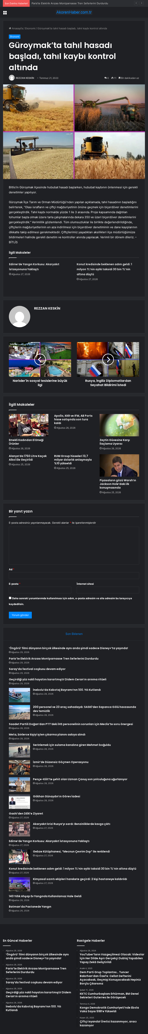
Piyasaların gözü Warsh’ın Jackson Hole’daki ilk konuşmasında (118, 484)
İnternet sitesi (85, 583)
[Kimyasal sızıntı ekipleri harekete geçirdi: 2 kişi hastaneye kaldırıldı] (19, 884)
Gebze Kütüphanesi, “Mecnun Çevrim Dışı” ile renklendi (71, 851)
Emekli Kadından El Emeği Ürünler (26, 442)
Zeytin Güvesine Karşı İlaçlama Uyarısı (115, 442)
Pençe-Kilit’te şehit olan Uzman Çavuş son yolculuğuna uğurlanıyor (80, 779)
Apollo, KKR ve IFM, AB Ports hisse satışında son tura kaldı (73, 419)
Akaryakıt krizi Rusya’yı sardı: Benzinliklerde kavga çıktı (71, 824)
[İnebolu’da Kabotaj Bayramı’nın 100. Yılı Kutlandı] (19, 695)
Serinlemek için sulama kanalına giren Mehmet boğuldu (72, 745)
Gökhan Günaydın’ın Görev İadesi (56, 796)
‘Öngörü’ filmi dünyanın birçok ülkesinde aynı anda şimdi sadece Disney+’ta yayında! (68, 648)
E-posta (14, 583)
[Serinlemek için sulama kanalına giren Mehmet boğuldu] (19, 750)
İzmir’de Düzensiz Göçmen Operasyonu (60, 762)
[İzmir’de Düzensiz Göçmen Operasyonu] (19, 767)
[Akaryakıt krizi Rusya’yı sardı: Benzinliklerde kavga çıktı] (19, 829)
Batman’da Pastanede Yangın (30, 907)
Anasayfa (17, 28)
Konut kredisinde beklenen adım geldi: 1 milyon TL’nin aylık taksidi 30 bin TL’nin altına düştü (104, 269)
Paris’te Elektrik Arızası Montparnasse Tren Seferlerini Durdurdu (53, 658)
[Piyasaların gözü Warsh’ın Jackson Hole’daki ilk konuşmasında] (119, 465)
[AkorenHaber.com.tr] (74, 12)
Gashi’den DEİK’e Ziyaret (26, 813)
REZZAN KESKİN (25, 78)
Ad (11, 569)
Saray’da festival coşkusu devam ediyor (37, 669)
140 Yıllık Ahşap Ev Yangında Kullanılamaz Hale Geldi (45, 896)
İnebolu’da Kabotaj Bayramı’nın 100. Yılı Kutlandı (67, 690)
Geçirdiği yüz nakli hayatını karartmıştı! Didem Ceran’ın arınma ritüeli (57, 679)
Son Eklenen (74, 634)
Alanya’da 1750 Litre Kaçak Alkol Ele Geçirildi (28, 458)
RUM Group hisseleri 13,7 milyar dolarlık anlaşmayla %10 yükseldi (73, 459)
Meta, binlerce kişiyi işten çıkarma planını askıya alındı (47, 734)
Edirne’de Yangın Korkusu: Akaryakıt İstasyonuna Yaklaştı (49, 841)
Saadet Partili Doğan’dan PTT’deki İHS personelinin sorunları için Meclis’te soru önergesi (71, 724)
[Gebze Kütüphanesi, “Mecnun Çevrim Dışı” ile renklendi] (19, 857)
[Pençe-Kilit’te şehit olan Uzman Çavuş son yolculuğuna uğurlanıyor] (19, 784)
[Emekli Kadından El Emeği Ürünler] (28, 425)
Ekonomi (30, 28)
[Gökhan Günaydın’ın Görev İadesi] (19, 801)
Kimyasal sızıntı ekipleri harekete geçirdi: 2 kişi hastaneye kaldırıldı (80, 879)
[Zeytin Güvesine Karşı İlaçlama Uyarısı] (119, 425)
